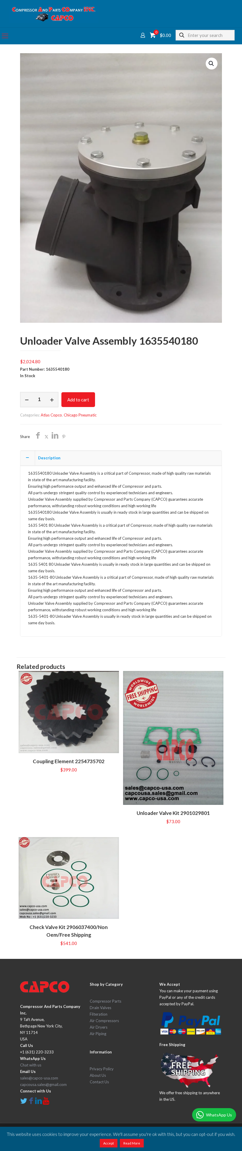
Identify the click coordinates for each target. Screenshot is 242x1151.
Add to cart (78, 399)
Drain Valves (100, 1007)
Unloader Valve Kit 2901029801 (173, 813)
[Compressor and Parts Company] (53, 13)
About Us (98, 1075)
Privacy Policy (102, 1068)
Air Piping (98, 1033)
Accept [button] (108, 1143)
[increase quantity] (52, 399)
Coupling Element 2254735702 (68, 761)
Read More (131, 1143)
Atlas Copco (51, 415)
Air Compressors (104, 1020)
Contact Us (99, 1081)
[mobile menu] (5, 36)
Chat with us (30, 1065)
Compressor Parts (105, 1001)
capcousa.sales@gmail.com (43, 1084)
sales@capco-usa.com (39, 1078)
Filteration (98, 1014)
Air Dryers (98, 1027)
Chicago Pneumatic (80, 415)
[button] (212, 63)
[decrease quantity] (27, 399)
